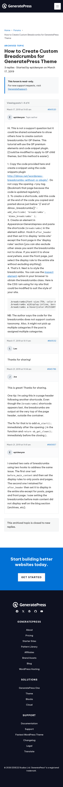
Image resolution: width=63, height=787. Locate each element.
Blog (29, 663)
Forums (17, 30)
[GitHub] (35, 611)
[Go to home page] (17, 7)
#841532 (52, 341)
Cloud (29, 704)
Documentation (29, 723)
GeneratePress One (29, 688)
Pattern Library (29, 646)
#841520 (52, 109)
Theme (29, 693)
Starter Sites (29, 641)
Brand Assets (29, 657)
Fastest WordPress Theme (29, 734)
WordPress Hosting (29, 669)
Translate (29, 751)
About (29, 629)
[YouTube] (41, 611)
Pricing (29, 635)
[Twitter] (23, 611)
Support (29, 729)
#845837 (51, 444)
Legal (29, 745)
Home (7, 30)
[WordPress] (29, 611)
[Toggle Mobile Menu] (57, 6)
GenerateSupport (17, 89)
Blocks (29, 699)
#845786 (51, 369)
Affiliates (29, 652)
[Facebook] (17, 611)
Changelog (29, 740)
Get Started (31, 577)
